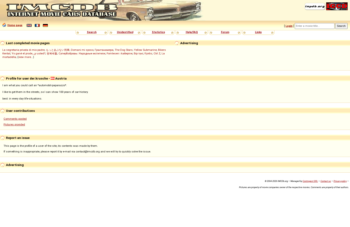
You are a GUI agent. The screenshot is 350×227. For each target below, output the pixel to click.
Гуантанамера (104, 50)
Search (92, 32)
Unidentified (125, 32)
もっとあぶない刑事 (58, 50)
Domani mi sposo (82, 50)
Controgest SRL (310, 181)
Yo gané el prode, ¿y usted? (28, 53)
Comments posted (15, 118)
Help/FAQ (192, 32)
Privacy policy (340, 181)
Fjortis (148, 53)
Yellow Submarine (145, 50)
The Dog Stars (124, 50)
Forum (225, 32)
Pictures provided (14, 124)
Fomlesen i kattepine (119, 53)
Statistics (158, 32)
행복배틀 (52, 53)
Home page (14, 25)
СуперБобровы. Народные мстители (82, 53)
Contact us (325, 181)
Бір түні (138, 53)
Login (289, 26)
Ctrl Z (157, 53)
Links (258, 32)
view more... (25, 57)
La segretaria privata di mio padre (23, 50)
